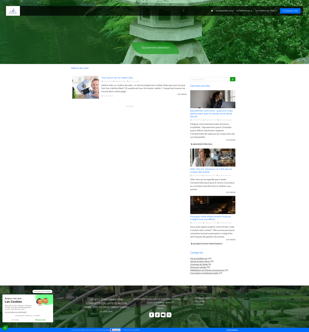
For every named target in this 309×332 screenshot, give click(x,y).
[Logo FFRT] (12, 13)
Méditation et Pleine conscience (207, 270)
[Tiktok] (157, 314)
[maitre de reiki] (85, 87)
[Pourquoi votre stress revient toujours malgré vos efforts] (212, 205)
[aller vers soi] (212, 158)
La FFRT (136, 330)
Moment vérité (198, 267)
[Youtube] (163, 314)
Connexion (232, 330)
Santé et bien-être (200, 261)
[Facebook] (151, 314)
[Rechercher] (232, 79)
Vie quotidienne (198, 258)
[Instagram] (169, 314)
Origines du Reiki (199, 264)
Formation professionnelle (204, 273)
